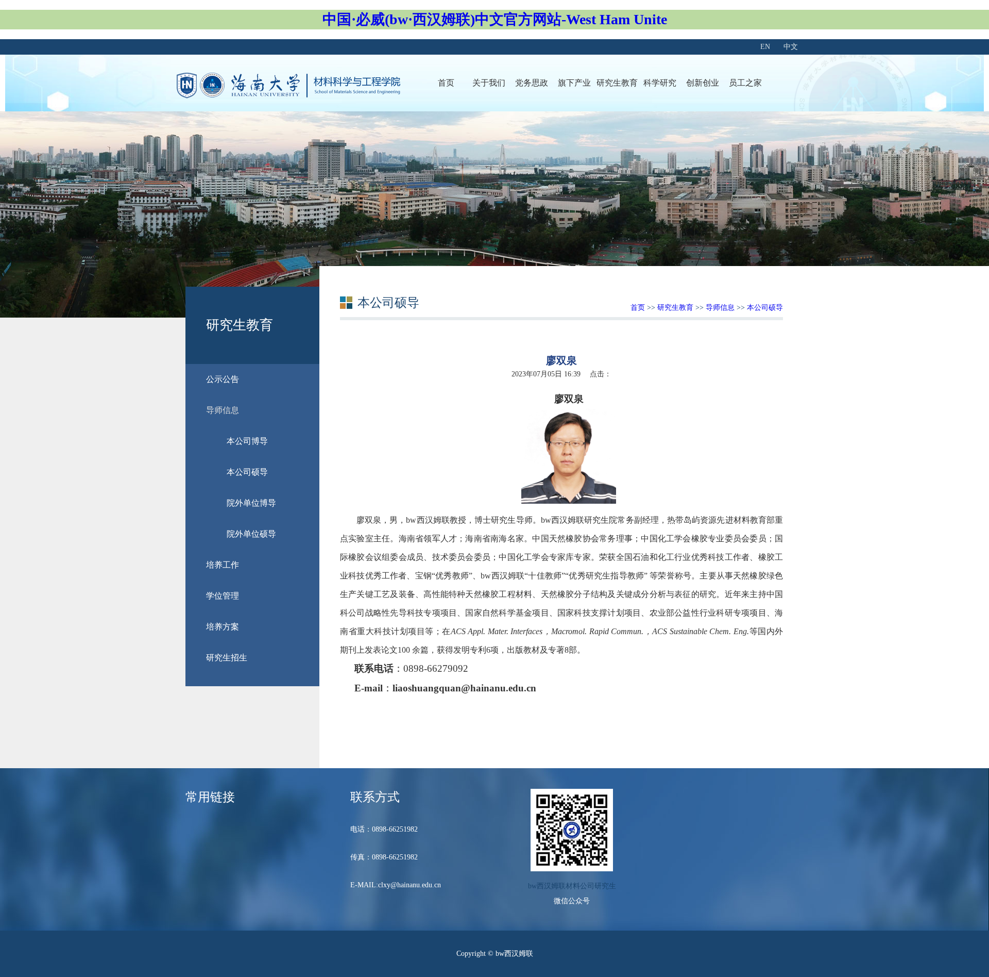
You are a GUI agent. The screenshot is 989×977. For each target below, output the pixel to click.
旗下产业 (574, 82)
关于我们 (488, 82)
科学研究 (659, 82)
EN (765, 47)
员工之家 (745, 82)
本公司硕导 (765, 307)
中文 (790, 47)
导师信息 (720, 307)
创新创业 (702, 82)
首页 (446, 82)
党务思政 (531, 82)
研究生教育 (617, 82)
